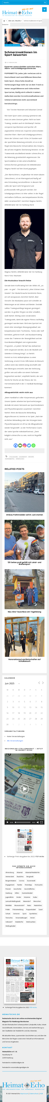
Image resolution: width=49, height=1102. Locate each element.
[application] (24, 789)
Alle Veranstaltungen (15, 741)
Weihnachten (30, 922)
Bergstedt (30, 877)
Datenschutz (34, 1094)
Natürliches (38, 905)
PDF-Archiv (39, 856)
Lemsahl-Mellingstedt (13, 901)
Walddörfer (19, 922)
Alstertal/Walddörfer (32, 872)
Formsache (39, 885)
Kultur (35, 897)
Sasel (41, 909)
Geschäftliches (29, 889)
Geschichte (17, 889)
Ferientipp (28, 885)
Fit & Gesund (13, 457)
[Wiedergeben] (7, 822)
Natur (29, 905)
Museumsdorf (19, 905)
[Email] (20, 445)
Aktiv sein (11, 21)
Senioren (16, 914)
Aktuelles (18, 21)
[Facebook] (16, 445)
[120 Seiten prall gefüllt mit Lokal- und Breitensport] (24, 540)
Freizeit (8, 889)
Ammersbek (10, 877)
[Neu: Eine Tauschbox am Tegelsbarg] (24, 589)
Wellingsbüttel (10, 926)
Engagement (10, 885)
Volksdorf (9, 922)
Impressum (24, 1094)
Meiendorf (27, 901)
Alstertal (19, 872)
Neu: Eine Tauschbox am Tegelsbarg (24, 612)
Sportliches (20, 459)
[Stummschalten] (38, 822)
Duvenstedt (31, 881)
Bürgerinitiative (11, 881)
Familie (19, 885)
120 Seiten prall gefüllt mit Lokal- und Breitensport (24, 563)
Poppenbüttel (9, 459)
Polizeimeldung (18, 909)
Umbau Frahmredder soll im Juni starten (24, 515)
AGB (41, 1094)
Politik (8, 909)
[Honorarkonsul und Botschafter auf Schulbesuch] (24, 637)
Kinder (19, 897)
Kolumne (27, 897)
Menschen (37, 901)
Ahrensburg (10, 872)
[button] (24, 789)
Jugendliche (10, 897)
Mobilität (9, 905)
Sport (24, 914)
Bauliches (20, 877)
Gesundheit (23, 457)
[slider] (22, 822)
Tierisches (9, 918)
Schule (8, 914)
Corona (21, 881)
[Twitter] (29, 445)
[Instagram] (25, 445)
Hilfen (17, 893)
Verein (32, 918)
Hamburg (9, 893)
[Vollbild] (41, 822)
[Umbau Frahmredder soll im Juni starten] (24, 492)
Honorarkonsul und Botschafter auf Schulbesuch (24, 660)
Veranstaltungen (21, 918)
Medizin (31, 457)
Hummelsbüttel (27, 893)
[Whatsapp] (33, 445)
